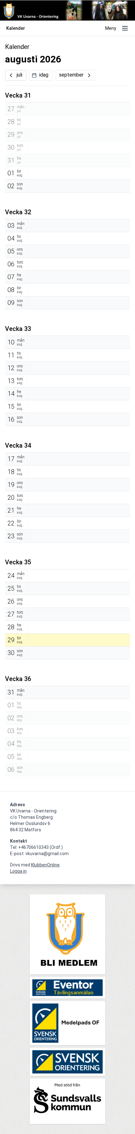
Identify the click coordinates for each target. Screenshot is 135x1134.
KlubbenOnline (45, 864)
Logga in (18, 871)
